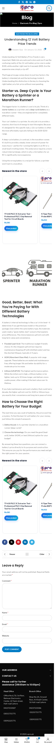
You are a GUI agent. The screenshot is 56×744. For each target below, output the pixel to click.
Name (5, 612)
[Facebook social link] (19, 2)
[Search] (49, 8)
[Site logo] (27, 8)
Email (5, 624)
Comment (7, 580)
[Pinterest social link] (27, 2)
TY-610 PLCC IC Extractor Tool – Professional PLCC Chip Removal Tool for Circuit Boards (18, 216)
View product (11, 228)
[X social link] (23, 2)
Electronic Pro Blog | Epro (31, 23)
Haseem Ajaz (17, 49)
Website (5, 636)
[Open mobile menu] (3, 8)
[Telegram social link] (34, 2)
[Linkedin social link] (30, 2)
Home (14, 23)
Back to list (26, 554)
